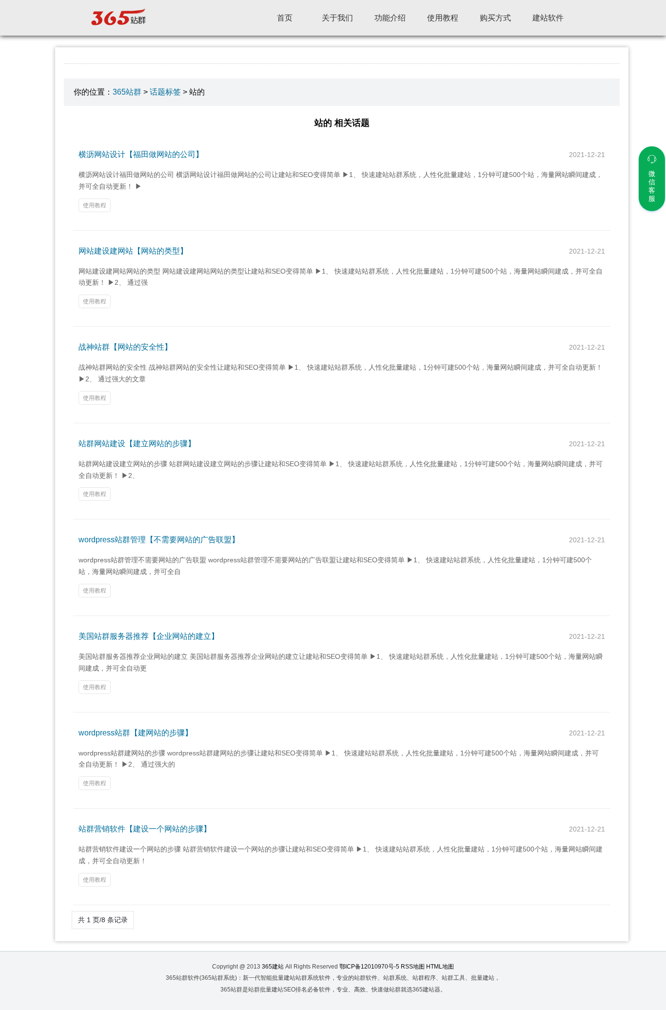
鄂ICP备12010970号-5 (369, 966)
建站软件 (548, 18)
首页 (285, 18)
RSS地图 (413, 966)
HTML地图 (440, 966)
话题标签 (165, 92)
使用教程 (442, 18)
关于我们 (337, 18)
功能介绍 (390, 18)
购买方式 (495, 18)
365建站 (273, 966)
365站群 (127, 92)
